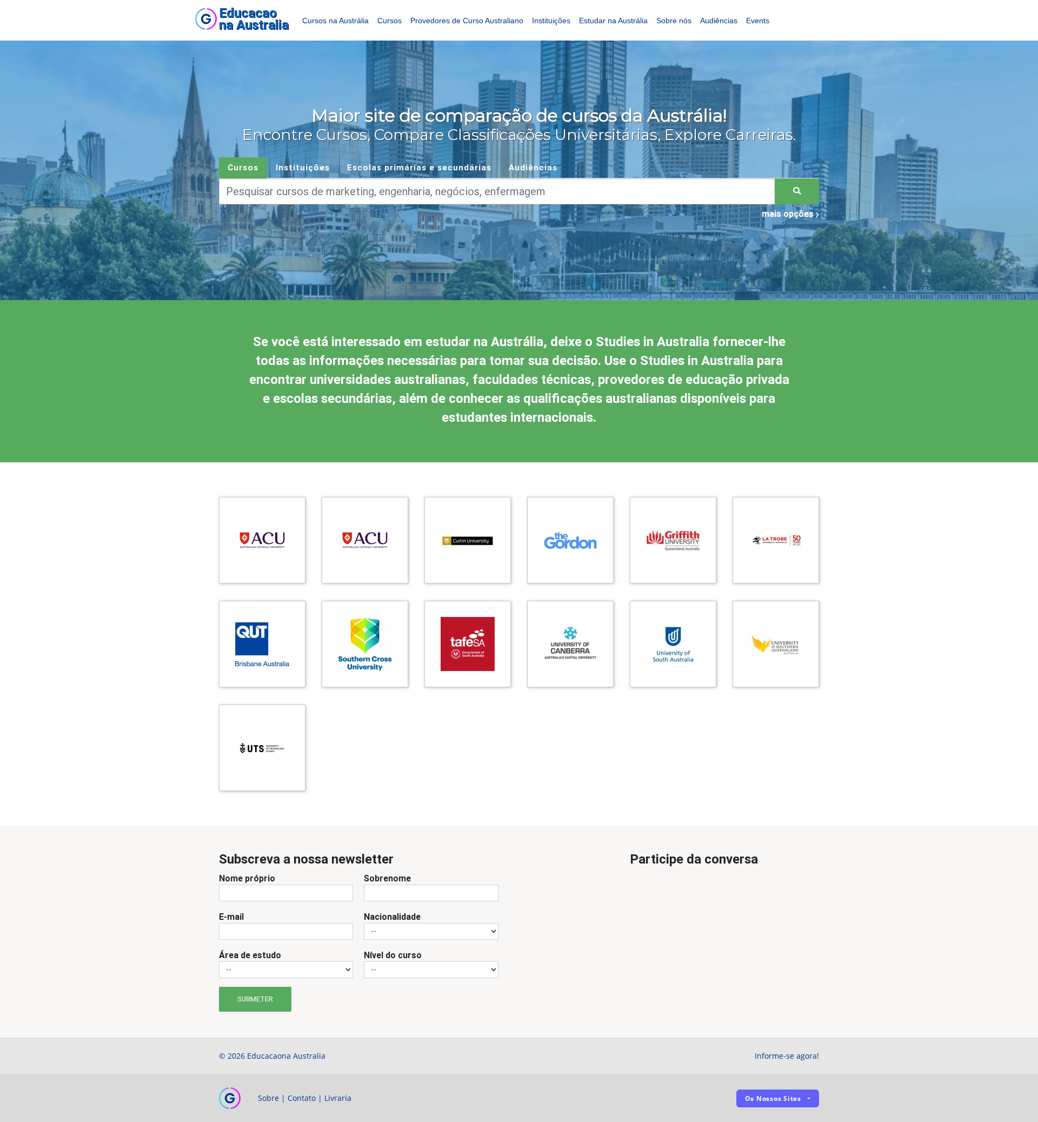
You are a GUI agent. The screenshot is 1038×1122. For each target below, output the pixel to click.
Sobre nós (673, 20)
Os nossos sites (773, 1098)
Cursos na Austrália (335, 20)
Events (757, 20)
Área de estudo (250, 955)
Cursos (389, 20)
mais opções (789, 213)
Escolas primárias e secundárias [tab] (419, 167)
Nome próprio (247, 878)
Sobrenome (387, 878)
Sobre (268, 1098)
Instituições (551, 20)
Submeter (255, 999)
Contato (302, 1098)
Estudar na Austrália (613, 20)
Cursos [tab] (243, 167)
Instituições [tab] (303, 167)
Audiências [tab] (533, 167)
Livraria (337, 1098)
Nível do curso (393, 955)
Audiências (718, 20)
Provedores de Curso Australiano (466, 20)
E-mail (231, 916)
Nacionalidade (392, 916)
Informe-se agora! (787, 1056)
